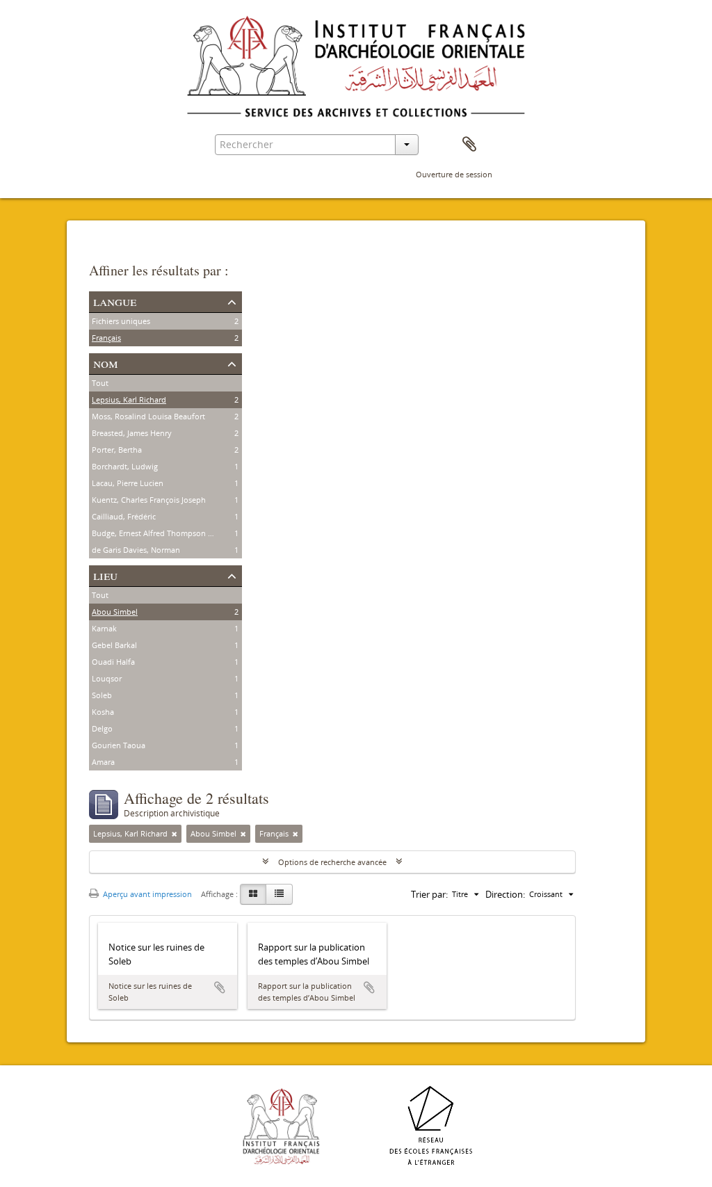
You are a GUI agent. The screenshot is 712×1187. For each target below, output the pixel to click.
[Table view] (279, 894)
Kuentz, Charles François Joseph (149, 499)
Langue (114, 300)
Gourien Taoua (118, 745)
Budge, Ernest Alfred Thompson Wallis (160, 533)
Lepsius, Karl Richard (129, 399)
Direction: (505, 894)
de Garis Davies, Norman (136, 549)
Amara (103, 762)
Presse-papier (469, 144)
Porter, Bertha (117, 449)
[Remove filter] (174, 834)
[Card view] (253, 894)
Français (106, 337)
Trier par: (429, 894)
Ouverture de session (454, 174)
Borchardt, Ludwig (125, 466)
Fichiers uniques (121, 321)
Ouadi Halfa (113, 661)
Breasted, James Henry (132, 433)
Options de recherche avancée (332, 862)
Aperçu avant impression (146, 894)
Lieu (105, 574)
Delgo (102, 728)
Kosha (103, 711)
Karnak (104, 628)
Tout (100, 383)
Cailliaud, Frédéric (124, 516)
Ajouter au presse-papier (220, 987)
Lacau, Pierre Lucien (127, 483)
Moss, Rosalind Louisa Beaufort (148, 416)
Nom (105, 362)
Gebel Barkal (114, 645)
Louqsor (107, 678)
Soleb (102, 695)
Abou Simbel (115, 611)
